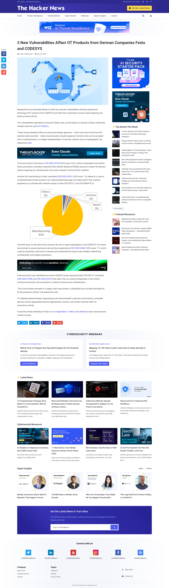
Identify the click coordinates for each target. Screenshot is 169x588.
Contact (20, 577)
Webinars (85, 16)
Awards (114, 16)
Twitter (71, 311)
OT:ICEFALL (43, 126)
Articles (149, 468)
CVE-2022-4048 (78, 248)
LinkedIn (82, 311)
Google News (61, 311)
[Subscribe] (114, 527)
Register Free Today (99, 364)
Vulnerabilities (54, 16)
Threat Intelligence (35, 16)
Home (19, 16)
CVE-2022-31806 (25, 279)
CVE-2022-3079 (65, 176)
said (29, 143)
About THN (21, 571)
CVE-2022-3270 (52, 163)
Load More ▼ (118, 208)
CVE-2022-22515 (44, 279)
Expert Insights (100, 16)
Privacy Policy (55, 577)
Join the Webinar (29, 364)
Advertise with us (23, 574)
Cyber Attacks (70, 16)
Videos (140, 468)
